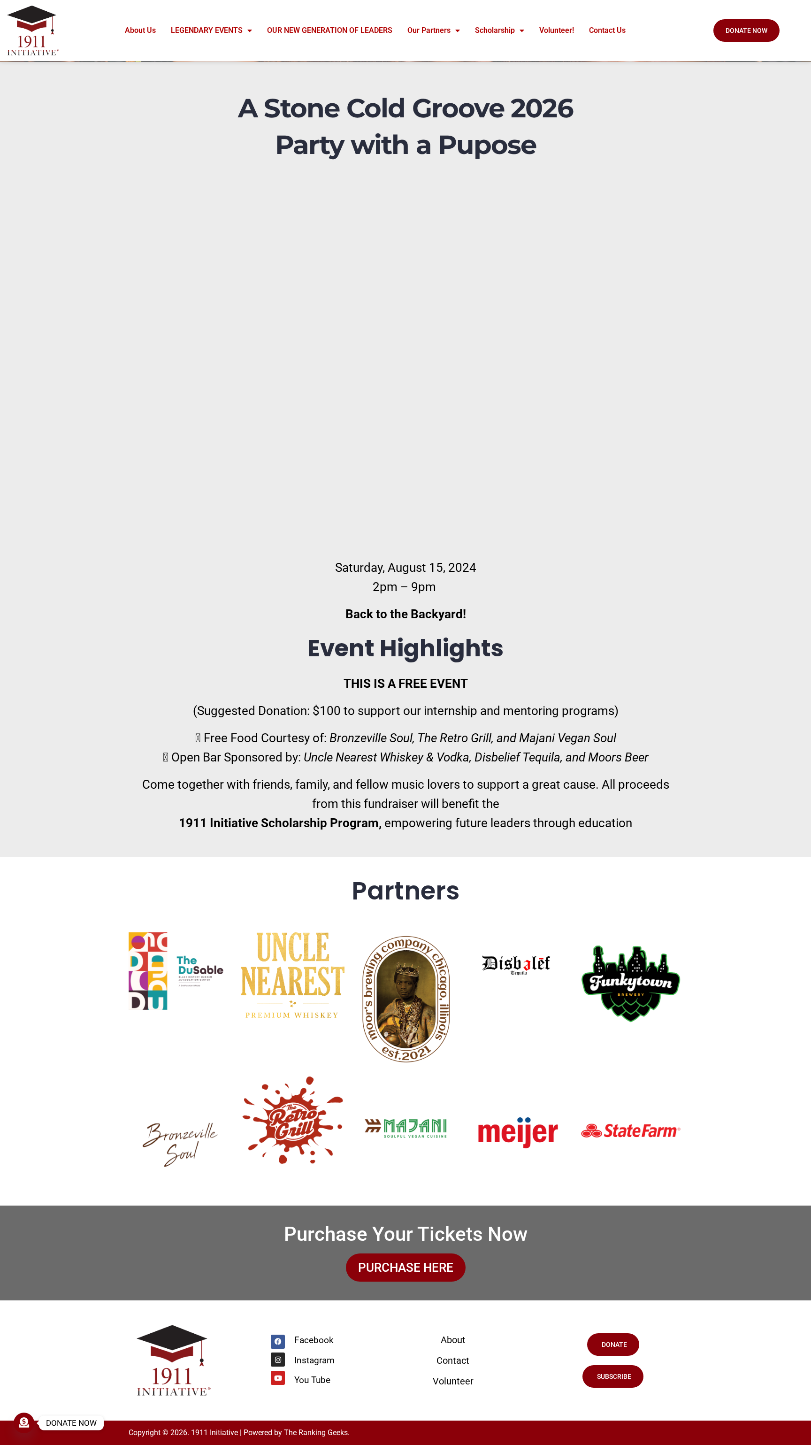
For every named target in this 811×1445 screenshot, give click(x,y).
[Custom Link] (24, 1423)
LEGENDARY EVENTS (207, 30)
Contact (452, 1360)
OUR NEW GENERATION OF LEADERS (329, 30)
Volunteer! (556, 30)
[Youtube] (278, 1378)
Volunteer (453, 1381)
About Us (140, 30)
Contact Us (607, 30)
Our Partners (429, 30)
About (453, 1339)
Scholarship (495, 30)
